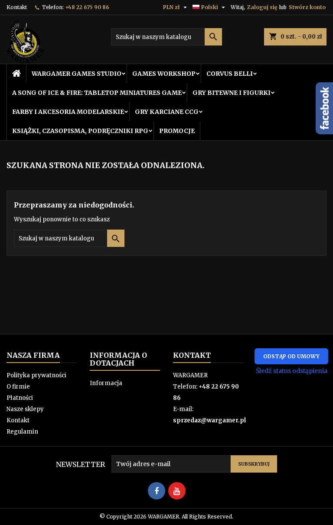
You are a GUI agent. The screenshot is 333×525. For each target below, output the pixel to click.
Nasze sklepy (25, 409)
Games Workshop (164, 74)
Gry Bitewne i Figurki (232, 93)
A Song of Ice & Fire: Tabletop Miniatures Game (97, 93)
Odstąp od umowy (291, 356)
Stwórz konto (307, 7)
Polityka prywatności (36, 375)
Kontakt (17, 7)
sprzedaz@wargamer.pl (209, 420)
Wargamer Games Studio (76, 74)
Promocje (177, 131)
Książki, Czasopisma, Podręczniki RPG (80, 131)
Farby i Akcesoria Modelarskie (68, 112)
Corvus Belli (229, 74)
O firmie (18, 386)
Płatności (20, 398)
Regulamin (22, 431)
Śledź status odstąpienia (291, 371)
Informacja (106, 383)
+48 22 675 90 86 (87, 7)
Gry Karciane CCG (167, 112)
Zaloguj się (262, 7)
